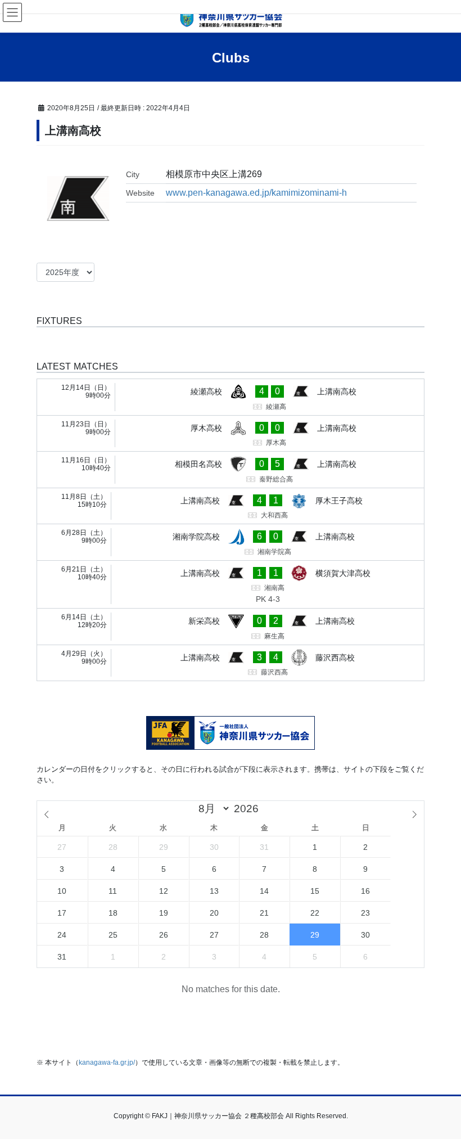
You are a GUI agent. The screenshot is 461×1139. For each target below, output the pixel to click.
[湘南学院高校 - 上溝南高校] (230, 542)
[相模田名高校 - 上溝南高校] (230, 470)
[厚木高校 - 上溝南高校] (230, 434)
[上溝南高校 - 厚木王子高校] (230, 506)
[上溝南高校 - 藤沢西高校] (230, 663)
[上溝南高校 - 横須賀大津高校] (230, 585)
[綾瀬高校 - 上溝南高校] (230, 397)
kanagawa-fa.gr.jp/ (107, 1062)
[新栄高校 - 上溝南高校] (230, 627)
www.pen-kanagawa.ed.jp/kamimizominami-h (256, 192)
